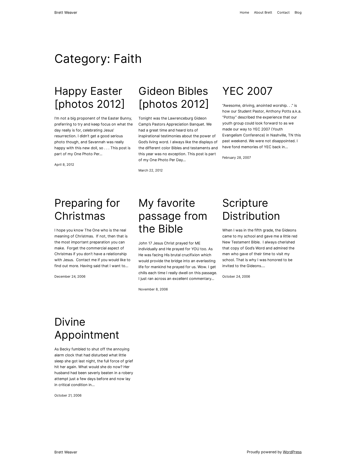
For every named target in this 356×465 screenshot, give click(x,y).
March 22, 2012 (150, 170)
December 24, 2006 (69, 276)
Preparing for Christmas (87, 209)
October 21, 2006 (68, 395)
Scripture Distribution (251, 209)
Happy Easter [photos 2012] (89, 97)
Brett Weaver (65, 12)
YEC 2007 (247, 91)
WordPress (292, 452)
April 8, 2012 (64, 164)
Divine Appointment (86, 328)
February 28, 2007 (236, 157)
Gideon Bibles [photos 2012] (173, 97)
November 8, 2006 (153, 289)
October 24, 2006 (236, 276)
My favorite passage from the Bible (172, 216)
